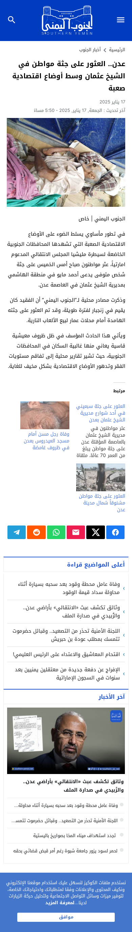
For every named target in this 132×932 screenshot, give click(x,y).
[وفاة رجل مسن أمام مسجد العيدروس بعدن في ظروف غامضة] (44, 415)
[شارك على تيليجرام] (16, 532)
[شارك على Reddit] (36, 532)
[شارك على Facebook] (115, 532)
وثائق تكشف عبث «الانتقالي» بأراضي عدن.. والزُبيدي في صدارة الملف (71, 611)
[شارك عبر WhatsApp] (56, 532)
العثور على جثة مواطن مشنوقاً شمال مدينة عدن (102, 503)
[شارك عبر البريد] (75, 532)
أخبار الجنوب (90, 49)
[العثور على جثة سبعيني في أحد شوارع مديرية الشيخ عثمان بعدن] (97, 430)
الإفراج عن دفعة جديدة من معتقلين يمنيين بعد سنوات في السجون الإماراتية (67, 674)
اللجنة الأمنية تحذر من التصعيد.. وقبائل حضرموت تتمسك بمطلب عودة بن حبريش (66, 635)
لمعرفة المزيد (59, 902)
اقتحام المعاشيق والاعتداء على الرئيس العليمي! (66, 654)
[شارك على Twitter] (95, 532)
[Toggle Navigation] (122, 20)
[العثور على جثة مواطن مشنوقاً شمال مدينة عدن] (100, 477)
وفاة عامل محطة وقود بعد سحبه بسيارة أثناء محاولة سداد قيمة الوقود (69, 588)
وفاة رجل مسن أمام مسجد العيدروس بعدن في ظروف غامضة (46, 441)
